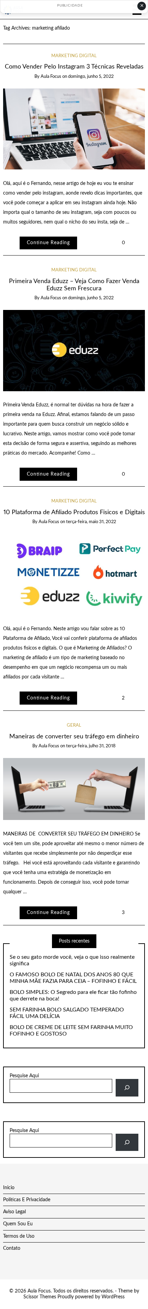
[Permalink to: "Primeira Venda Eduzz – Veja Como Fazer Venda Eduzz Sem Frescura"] (74, 350)
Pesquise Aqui (24, 1075)
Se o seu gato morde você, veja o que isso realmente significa (72, 960)
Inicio (8, 1187)
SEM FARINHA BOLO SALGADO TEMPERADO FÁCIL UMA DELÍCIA (67, 1013)
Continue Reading (48, 242)
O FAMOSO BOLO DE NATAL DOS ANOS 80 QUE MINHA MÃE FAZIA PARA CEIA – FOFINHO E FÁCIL (73, 978)
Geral (74, 725)
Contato (11, 1248)
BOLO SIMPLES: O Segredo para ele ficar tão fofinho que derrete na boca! (73, 995)
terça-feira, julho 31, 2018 (91, 746)
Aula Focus (51, 76)
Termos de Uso (18, 1236)
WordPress (113, 1297)
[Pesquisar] (127, 1088)
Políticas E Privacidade (26, 1199)
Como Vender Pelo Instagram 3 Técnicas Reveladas (74, 67)
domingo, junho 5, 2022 (91, 76)
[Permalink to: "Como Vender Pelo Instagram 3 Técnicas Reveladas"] (74, 128)
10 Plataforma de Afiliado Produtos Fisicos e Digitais (74, 512)
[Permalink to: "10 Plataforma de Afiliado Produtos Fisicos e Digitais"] (74, 574)
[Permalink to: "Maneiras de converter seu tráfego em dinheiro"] (74, 789)
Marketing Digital (74, 56)
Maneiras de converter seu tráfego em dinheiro (74, 736)
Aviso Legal (14, 1211)
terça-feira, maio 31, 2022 (91, 522)
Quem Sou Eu (18, 1224)
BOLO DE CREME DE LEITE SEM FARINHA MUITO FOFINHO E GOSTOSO (71, 1031)
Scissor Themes (39, 1297)
